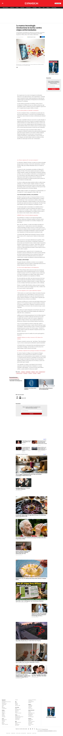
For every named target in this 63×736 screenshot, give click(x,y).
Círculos (3, 721)
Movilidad (17, 725)
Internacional (28, 7)
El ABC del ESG (31, 701)
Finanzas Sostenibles (32, 699)
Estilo (16, 708)
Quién (3, 718)
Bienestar (30, 723)
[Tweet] (40, 37)
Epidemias (33, 371)
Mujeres (48, 7)
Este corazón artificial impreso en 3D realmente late (46, 389)
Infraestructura (17, 717)
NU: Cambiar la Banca (53, 73)
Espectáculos (4, 719)
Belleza (3, 723)
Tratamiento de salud (19, 373)
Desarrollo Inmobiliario (19, 716)
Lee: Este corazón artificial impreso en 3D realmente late (28, 267)
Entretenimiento (18, 709)
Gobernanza (17, 724)
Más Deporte (30, 714)
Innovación (30, 700)
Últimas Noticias (5, 7)
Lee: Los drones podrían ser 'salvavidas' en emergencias (27, 110)
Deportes (17, 710)
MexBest (29, 718)
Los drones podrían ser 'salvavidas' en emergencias (15, 380)
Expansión (4, 699)
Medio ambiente (18, 722)
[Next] (54, 386)
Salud (37, 371)
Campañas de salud (42, 371)
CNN (20, 396)
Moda (3, 722)
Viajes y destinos (31, 721)
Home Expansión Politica (6, 701)
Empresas (12, 7)
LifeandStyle (4, 708)
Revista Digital (57, 3)
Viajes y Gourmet (5, 724)
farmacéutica (25, 373)
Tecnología (34, 7)
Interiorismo (17, 719)
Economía (22, 7)
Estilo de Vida (30, 724)
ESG (43, 7)
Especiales (30, 708)
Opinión (3, 715)
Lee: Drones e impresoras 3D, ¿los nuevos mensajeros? (27, 160)
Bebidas (29, 720)
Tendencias (23, 371)
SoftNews (39, 373)
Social (16, 723)
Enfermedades (28, 371)
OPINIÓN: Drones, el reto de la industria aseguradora (27, 215)
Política (17, 7)
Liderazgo (30, 706)
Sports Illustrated (31, 710)
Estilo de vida (17, 705)
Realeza (3, 720)
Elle (15, 701)
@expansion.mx (32, 729)
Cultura (16, 699)
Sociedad (3, 716)
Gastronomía (30, 719)
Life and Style (54, 7)
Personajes (30, 722)
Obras (40, 7)
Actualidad (30, 705)
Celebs (16, 704)
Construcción (17, 715)
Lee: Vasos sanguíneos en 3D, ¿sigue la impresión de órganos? (29, 290)
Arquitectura (17, 718)
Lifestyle (30, 715)
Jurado (29, 725)
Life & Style (17, 707)
